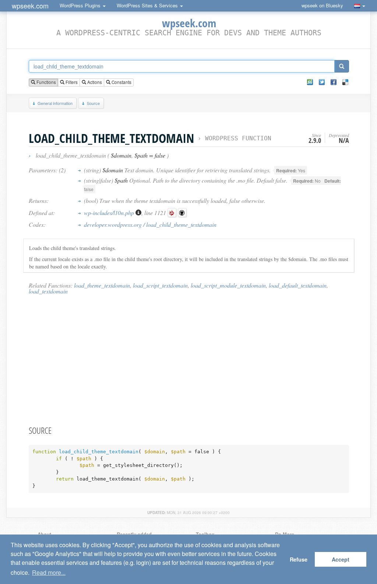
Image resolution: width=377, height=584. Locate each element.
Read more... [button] (49, 572)
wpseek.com (30, 5)
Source (93, 103)
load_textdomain (48, 291)
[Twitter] (322, 82)
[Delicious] (345, 82)
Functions (45, 82)
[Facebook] (334, 82)
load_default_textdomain (298, 285)
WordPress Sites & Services (148, 5)
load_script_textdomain (160, 285)
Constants (120, 82)
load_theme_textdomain (102, 285)
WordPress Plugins (81, 5)
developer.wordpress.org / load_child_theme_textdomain (150, 224)
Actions (94, 82)
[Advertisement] (189, 359)
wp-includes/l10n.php (109, 213)
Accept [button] (340, 559)
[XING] (310, 82)
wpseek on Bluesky (322, 5)
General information (55, 103)
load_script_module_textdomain (228, 285)
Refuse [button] (298, 559)
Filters (71, 82)
